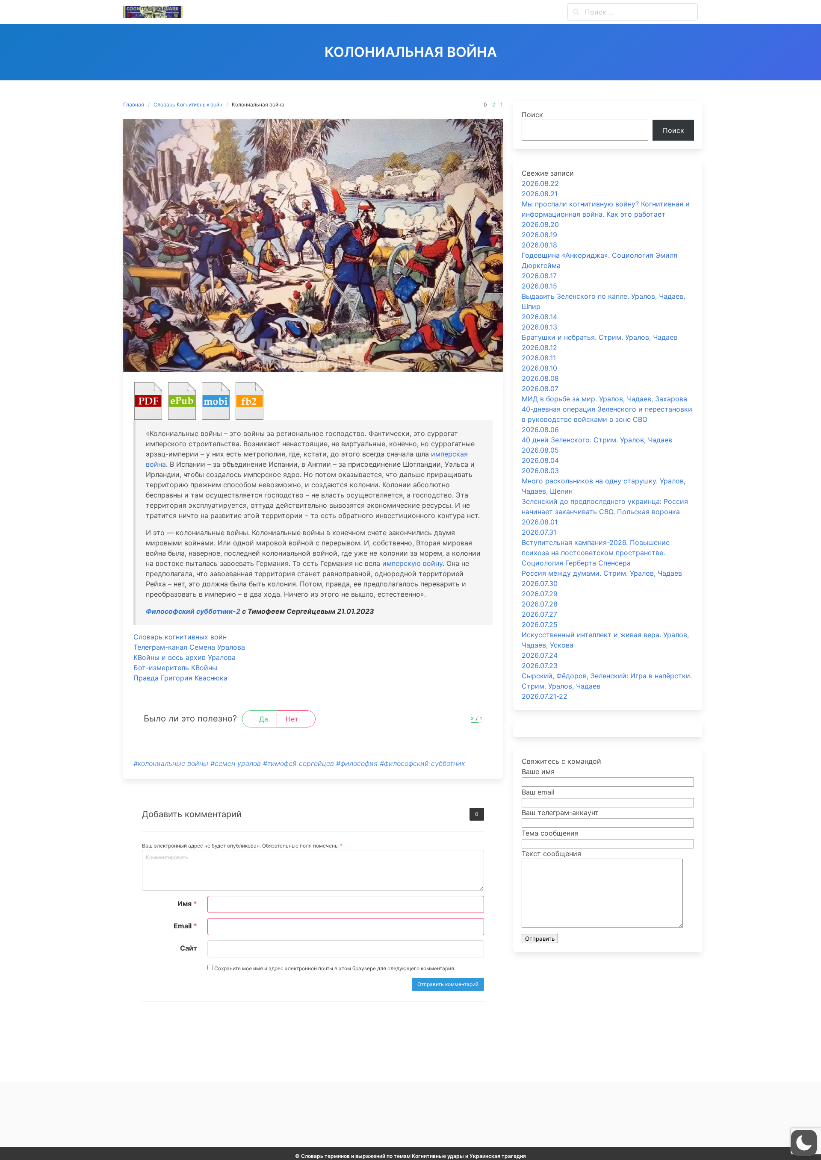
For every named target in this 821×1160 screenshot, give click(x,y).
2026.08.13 (539, 327)
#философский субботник (422, 763)
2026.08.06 (540, 429)
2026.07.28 (540, 604)
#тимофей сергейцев (298, 763)
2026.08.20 (540, 224)
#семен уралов (235, 763)
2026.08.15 (539, 286)
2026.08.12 (539, 347)
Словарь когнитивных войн (180, 637)
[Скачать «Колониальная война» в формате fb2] (249, 401)
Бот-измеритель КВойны (175, 667)
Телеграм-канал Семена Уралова (189, 647)
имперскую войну (412, 563)
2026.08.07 (540, 388)
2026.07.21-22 (544, 696)
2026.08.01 (540, 522)
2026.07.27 (539, 614)
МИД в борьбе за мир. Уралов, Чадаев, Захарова (604, 399)
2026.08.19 (539, 234)
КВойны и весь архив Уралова (184, 657)
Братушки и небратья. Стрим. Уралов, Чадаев (599, 337)
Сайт (188, 948)
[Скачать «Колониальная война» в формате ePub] (182, 401)
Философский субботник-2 (193, 611)
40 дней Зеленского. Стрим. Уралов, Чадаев (597, 440)
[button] (804, 1143)
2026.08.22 (540, 183)
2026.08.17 (539, 275)
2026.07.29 (540, 593)
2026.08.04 (540, 460)
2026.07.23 (540, 665)
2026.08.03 (540, 470)
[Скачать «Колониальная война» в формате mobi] (215, 401)
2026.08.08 (540, 378)
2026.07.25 (540, 624)
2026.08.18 (539, 245)
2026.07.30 (540, 583)
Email (185, 926)
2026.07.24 (540, 655)
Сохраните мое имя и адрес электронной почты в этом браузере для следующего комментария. (334, 968)
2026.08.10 (539, 368)
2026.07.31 (539, 532)
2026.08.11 (539, 357)
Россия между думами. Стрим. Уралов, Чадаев (602, 573)
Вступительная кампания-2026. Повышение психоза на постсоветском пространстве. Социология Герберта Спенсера (596, 552)
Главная (133, 104)
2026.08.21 (540, 193)
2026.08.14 (539, 316)
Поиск (532, 114)
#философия (357, 763)
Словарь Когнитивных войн (188, 104)
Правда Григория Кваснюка (180, 678)
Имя (187, 903)
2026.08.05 (540, 450)
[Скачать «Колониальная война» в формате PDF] (148, 401)
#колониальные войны (170, 763)
